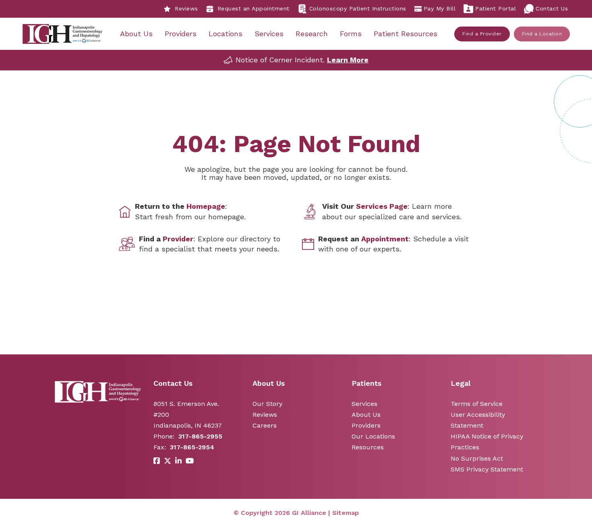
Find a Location (542, 34)
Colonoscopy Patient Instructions (357, 8)
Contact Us (552, 8)
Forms (351, 33)
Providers (181, 33)
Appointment (385, 239)
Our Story (267, 404)
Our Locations (373, 436)
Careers (265, 425)
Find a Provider (482, 34)
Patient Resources (405, 33)
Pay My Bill (440, 8)
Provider (178, 239)
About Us (136, 33)
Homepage (205, 206)
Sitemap (345, 513)
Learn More (347, 60)
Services (269, 33)
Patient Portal (495, 8)
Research (312, 33)
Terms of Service (477, 404)
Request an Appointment (253, 8)
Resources (368, 447)
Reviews (186, 8)
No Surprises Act (477, 458)
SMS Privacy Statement (487, 469)
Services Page (382, 206)
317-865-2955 (200, 436)
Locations (225, 33)
